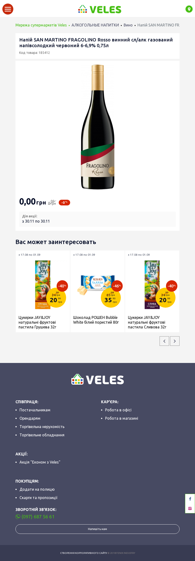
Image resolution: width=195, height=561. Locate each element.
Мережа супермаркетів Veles (41, 25)
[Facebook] (190, 499)
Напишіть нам (97, 528)
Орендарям (30, 418)
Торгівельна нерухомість (42, 426)
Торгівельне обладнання (42, 435)
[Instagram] (190, 508)
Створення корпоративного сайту (83, 553)
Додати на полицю (37, 489)
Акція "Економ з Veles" (40, 462)
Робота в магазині (121, 418)
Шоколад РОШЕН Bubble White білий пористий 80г (96, 319)
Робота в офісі (118, 410)
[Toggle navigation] (7, 9)
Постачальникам (35, 410)
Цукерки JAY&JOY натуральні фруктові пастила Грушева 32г (37, 322)
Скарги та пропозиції (38, 497)
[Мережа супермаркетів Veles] (99, 9)
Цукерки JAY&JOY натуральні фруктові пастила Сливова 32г (147, 322)
